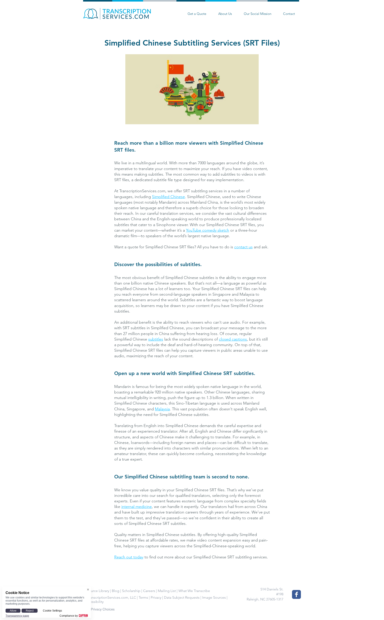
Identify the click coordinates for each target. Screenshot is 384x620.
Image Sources (214, 597)
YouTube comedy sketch (207, 230)
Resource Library (96, 591)
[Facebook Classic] (296, 594)
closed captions (233, 339)
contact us (243, 247)
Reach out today (128, 557)
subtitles (155, 339)
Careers (149, 591)
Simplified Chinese (168, 196)
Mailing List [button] (167, 591)
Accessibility (94, 602)
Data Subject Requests (182, 597)
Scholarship (131, 591)
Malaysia (162, 409)
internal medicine (136, 506)
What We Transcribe (194, 591)
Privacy (156, 597)
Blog (115, 591)
